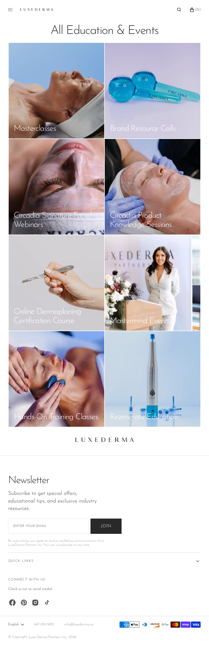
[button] (179, 9)
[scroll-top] (197, 633)
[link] (104, 441)
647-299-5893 (44, 624)
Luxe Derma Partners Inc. (48, 637)
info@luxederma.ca (78, 624)
